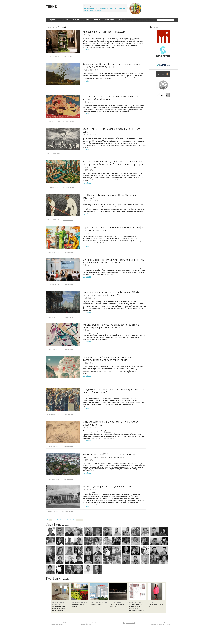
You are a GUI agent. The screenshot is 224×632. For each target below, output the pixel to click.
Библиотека (109, 20)
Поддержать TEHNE (129, 623)
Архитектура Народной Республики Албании (107, 486)
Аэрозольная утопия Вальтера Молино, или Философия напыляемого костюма (104, 9)
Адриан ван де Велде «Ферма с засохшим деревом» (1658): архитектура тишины (111, 65)
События (65, 20)
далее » (79, 520)
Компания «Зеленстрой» (79, 602)
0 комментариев (68, 56)
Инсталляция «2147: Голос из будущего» (105, 31)
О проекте (52, 20)
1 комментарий (68, 317)
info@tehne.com (86, 624)
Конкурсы (123, 20)
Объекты (76, 20)
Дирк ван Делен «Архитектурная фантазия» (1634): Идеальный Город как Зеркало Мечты (111, 293)
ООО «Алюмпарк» (116, 602)
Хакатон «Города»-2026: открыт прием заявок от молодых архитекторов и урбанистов (109, 455)
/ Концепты (89, 34)
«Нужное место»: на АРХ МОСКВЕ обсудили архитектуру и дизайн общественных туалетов (113, 261)
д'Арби (151, 602)
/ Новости (88, 102)
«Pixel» (167, 624)
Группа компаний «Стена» (99, 602)
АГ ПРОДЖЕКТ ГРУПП (136, 602)
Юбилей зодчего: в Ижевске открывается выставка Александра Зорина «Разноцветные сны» (111, 326)
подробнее (87, 49)
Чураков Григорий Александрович (58, 603)
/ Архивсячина (91, 69)
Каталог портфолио (92, 20)
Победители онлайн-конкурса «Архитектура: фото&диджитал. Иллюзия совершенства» (107, 358)
